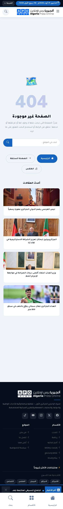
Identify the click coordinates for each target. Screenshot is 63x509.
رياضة (54, 438)
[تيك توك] (25, 416)
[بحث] (6, 12)
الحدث (54, 433)
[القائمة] (57, 12)
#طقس (22, 482)
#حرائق (44, 482)
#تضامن (10, 482)
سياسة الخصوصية (18, 448)
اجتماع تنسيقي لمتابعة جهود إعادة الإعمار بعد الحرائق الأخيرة (26, 490)
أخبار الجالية (52, 443)
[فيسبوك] (57, 416)
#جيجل (33, 482)
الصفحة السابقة (18, 159)
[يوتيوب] (33, 416)
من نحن (22, 433)
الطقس (30, 169)
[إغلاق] (6, 490)
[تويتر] (49, 416)
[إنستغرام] (41, 416)
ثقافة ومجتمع (51, 453)
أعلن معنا (22, 443)
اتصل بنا (22, 438)
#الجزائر (55, 482)
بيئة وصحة (52, 458)
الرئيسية (45, 159)
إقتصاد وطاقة (51, 448)
